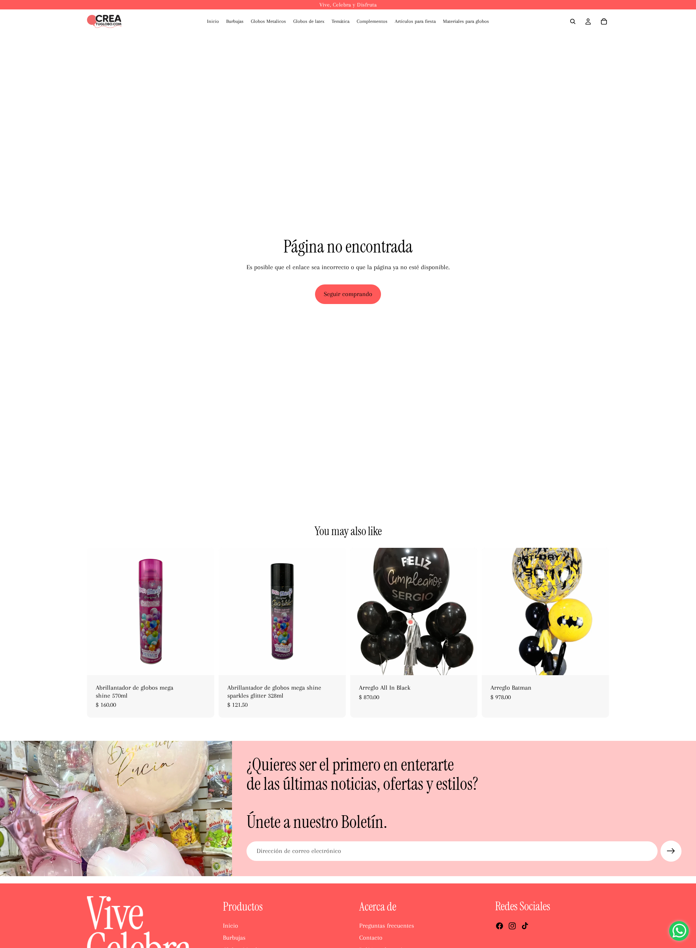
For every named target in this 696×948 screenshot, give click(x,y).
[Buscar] (573, 21)
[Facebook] (499, 926)
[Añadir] (203, 663)
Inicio (230, 925)
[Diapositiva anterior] (98, 612)
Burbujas (234, 937)
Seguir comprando (348, 293)
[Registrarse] (671, 851)
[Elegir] (597, 663)
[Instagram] (512, 926)
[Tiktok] (525, 926)
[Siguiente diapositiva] (203, 612)
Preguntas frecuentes (386, 925)
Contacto (370, 937)
